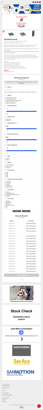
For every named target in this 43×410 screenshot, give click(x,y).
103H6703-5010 (12, 266)
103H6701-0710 (12, 241)
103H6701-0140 (12, 233)
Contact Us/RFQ (5, 397)
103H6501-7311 (12, 226)
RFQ (3, 400)
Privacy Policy (31, 404)
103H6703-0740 (12, 263)
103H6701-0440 (12, 238)
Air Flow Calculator (6, 387)
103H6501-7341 (12, 228)
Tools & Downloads (6, 384)
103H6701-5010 (12, 246)
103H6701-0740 (12, 243)
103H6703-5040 (12, 268)
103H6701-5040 (12, 248)
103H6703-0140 (12, 253)
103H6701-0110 (12, 231)
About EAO (4, 401)
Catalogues (4, 388)
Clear (26, 211)
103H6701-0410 (12, 236)
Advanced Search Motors (7, 395)
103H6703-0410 (12, 256)
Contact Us (4, 399)
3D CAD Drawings (6, 385)
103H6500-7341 (12, 223)
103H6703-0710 (12, 261)
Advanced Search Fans (7, 394)
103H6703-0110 (12, 251)
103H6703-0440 (12, 258)
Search (17, 211)
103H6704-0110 (12, 271)
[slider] (5, 111)
